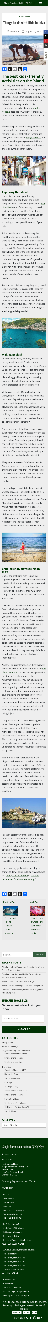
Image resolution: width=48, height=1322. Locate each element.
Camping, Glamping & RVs (15, 1070)
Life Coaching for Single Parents (16, 1291)
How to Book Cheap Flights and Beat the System (22, 985)
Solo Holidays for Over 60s (14, 1266)
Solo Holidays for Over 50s (14, 1262)
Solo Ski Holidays (10, 1254)
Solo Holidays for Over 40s (14, 1258)
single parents (33, 137)
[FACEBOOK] (46, 32)
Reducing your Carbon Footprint (16, 1295)
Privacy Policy (8, 1198)
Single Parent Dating (13, 1062)
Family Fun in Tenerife (17, 875)
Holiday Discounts (10, 1279)
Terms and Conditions (12, 1287)
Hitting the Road (11, 1074)
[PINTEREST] (46, 41)
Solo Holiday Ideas (12, 1078)
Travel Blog (24, 16)
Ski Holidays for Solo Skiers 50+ (17, 1107)
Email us (8, 1159)
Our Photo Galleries (11, 1236)
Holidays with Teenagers (13, 1232)
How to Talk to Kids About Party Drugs (18, 981)
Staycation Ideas (11, 1099)
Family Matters (8, 1042)
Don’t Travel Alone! (11, 1224)
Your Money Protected (12, 1214)
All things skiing (11, 1086)
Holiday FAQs (8, 1283)
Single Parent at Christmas (15, 1054)
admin (16, 31)
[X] (46, 36)
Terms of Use (8, 1202)
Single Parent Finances (14, 1058)
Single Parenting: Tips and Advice (16, 1051)
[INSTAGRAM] (46, 45)
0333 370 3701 (10, 1154)
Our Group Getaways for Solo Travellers (19, 1250)
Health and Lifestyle (10, 1046)
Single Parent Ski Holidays (15, 1103)
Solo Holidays (10, 1111)
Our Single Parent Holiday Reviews (17, 1240)
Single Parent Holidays (13, 1095)
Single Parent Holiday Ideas (15, 1091)
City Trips (8, 1082)
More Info (17, 1312)
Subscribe (24, 1029)
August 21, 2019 (33, 31)
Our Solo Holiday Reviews (13, 1270)
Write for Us (7, 1206)
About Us (6, 1194)
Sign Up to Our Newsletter (13, 1210)
